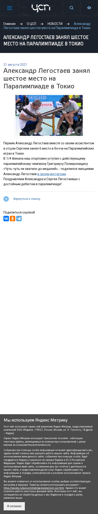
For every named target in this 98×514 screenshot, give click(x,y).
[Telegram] (19, 218)
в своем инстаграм (51, 174)
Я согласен (14, 506)
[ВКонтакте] (6, 218)
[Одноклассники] (12, 218)
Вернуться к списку (26, 198)
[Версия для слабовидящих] (89, 8)
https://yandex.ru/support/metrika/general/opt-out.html (34, 488)
